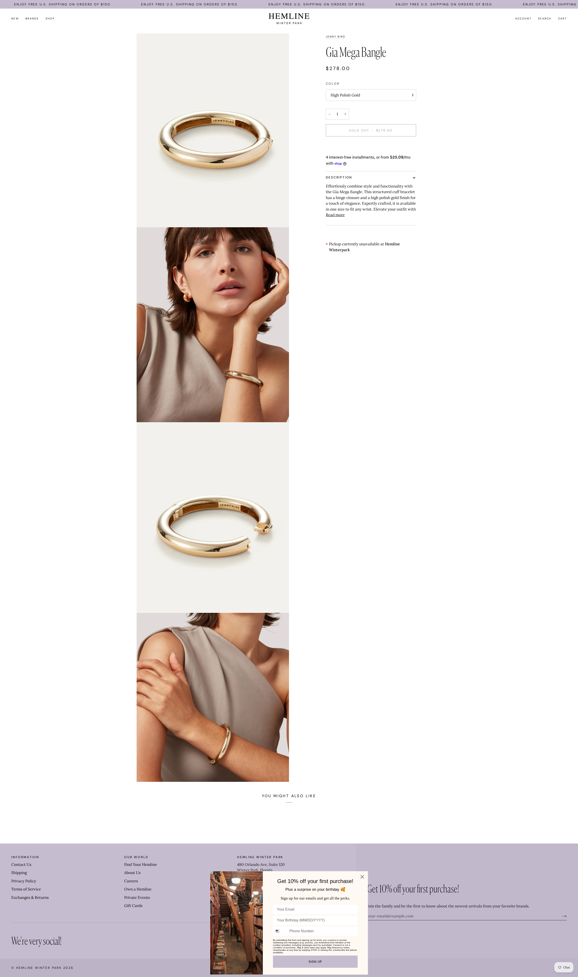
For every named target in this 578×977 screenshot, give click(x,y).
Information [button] (25, 857)
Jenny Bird (335, 36)
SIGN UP (315, 961)
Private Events (137, 897)
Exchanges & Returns (30, 897)
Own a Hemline (137, 889)
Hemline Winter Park (39, 968)
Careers (131, 881)
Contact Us (21, 864)
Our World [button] (136, 857)
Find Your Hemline (140, 864)
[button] (32, 19)
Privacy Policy (23, 881)
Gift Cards (133, 905)
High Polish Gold (345, 95)
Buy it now (371, 146)
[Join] (561, 916)
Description (339, 177)
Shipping (19, 872)
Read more (335, 214)
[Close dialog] (362, 877)
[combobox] (280, 931)
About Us (132, 872)
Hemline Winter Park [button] (260, 857)
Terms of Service (26, 889)
